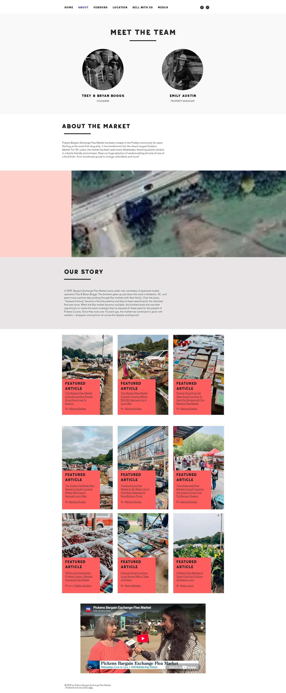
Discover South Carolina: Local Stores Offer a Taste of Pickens (135, 576)
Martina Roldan (77, 408)
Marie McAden (133, 585)
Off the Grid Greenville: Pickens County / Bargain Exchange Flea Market (79, 576)
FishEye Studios (82, 585)
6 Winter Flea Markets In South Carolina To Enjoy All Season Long (189, 576)
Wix (91, 687)
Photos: (69, 585)
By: (67, 408)
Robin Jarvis (187, 585)
